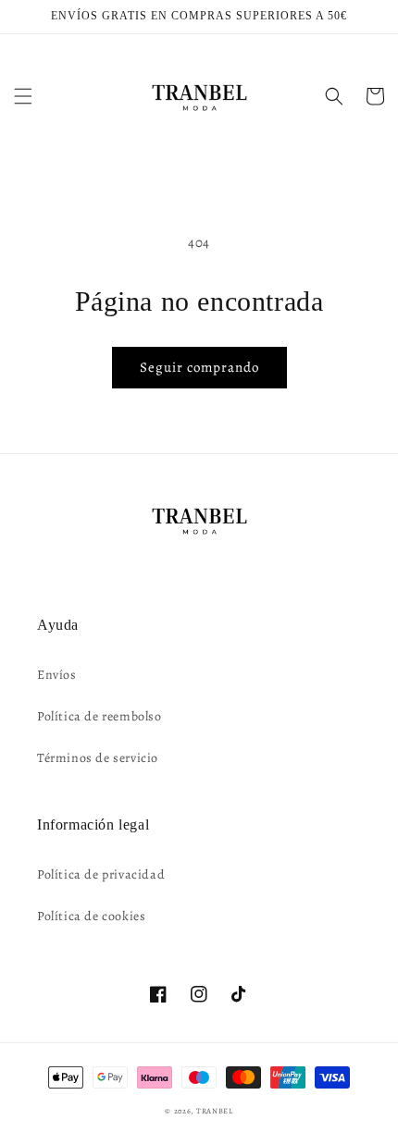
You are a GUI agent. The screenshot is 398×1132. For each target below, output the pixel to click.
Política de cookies (91, 916)
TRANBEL (214, 1111)
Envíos (57, 674)
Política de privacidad (101, 874)
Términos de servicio (97, 758)
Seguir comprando (199, 367)
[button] (23, 96)
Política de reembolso (99, 716)
